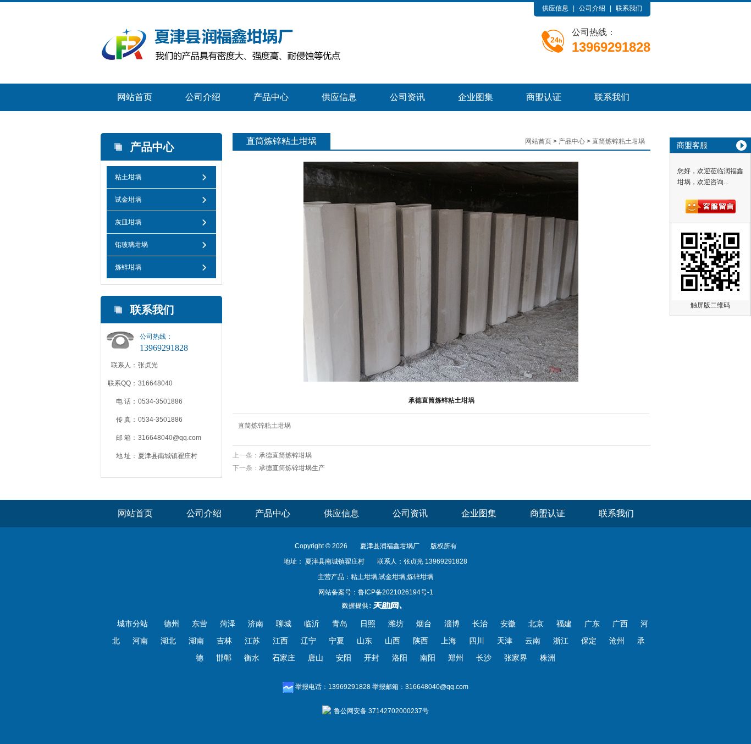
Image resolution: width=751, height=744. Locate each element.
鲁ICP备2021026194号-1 (395, 592)
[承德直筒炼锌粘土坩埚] (441, 272)
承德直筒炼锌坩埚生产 (292, 468)
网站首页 (134, 97)
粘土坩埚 (128, 177)
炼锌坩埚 (128, 267)
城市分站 (132, 623)
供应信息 (555, 8)
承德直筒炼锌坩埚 (285, 455)
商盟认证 (543, 97)
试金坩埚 (128, 199)
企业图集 (475, 97)
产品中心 (271, 97)
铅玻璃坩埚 (131, 245)
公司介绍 (592, 8)
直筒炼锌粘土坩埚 (618, 141)
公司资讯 (407, 97)
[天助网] (375, 605)
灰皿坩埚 (128, 222)
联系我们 (629, 8)
